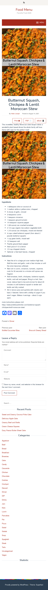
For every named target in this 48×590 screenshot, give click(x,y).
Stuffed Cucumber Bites (11, 329)
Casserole (5, 468)
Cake (4, 460)
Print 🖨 (17, 120)
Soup (4, 535)
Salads (4, 531)
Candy (4, 464)
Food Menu (24, 9)
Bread (4, 448)
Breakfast (5, 452)
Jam (3, 504)
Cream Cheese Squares (11, 426)
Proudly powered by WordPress (16, 584)
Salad (4, 527)
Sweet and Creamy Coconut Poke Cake (16, 414)
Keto (3, 507)
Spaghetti (5, 539)
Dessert (5, 488)
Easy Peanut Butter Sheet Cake (14, 430)
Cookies (5, 480)
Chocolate (5, 476)
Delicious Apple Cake (10, 418)
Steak (4, 543)
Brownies (5, 456)
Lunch (4, 511)
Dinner (11, 321)
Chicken (5, 472)
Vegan (4, 555)
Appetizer (5, 440)
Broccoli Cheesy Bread (37, 329)
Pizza (4, 523)
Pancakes (5, 515)
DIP (3, 496)
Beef (3, 444)
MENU (42, 22)
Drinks (4, 500)
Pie (3, 519)
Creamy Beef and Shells (11, 422)
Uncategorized (7, 551)
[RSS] (24, 2)
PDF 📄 (28, 120)
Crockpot (5, 484)
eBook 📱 (40, 120)
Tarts (4, 547)
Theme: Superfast (36, 584)
